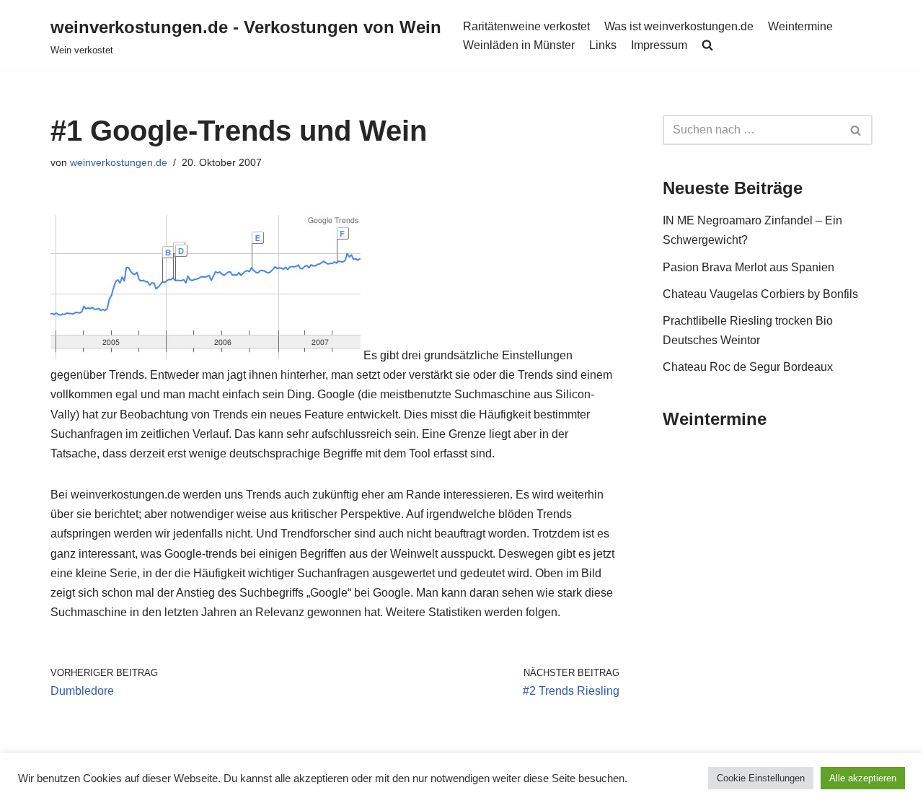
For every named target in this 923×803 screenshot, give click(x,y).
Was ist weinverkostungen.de (679, 26)
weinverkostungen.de (118, 162)
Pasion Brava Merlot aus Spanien (748, 267)
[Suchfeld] (856, 130)
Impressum (659, 45)
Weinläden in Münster (519, 45)
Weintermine (800, 26)
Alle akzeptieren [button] (862, 778)
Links (603, 45)
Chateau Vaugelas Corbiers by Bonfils (760, 294)
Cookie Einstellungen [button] (761, 778)
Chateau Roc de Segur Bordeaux (748, 367)
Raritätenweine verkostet (526, 26)
